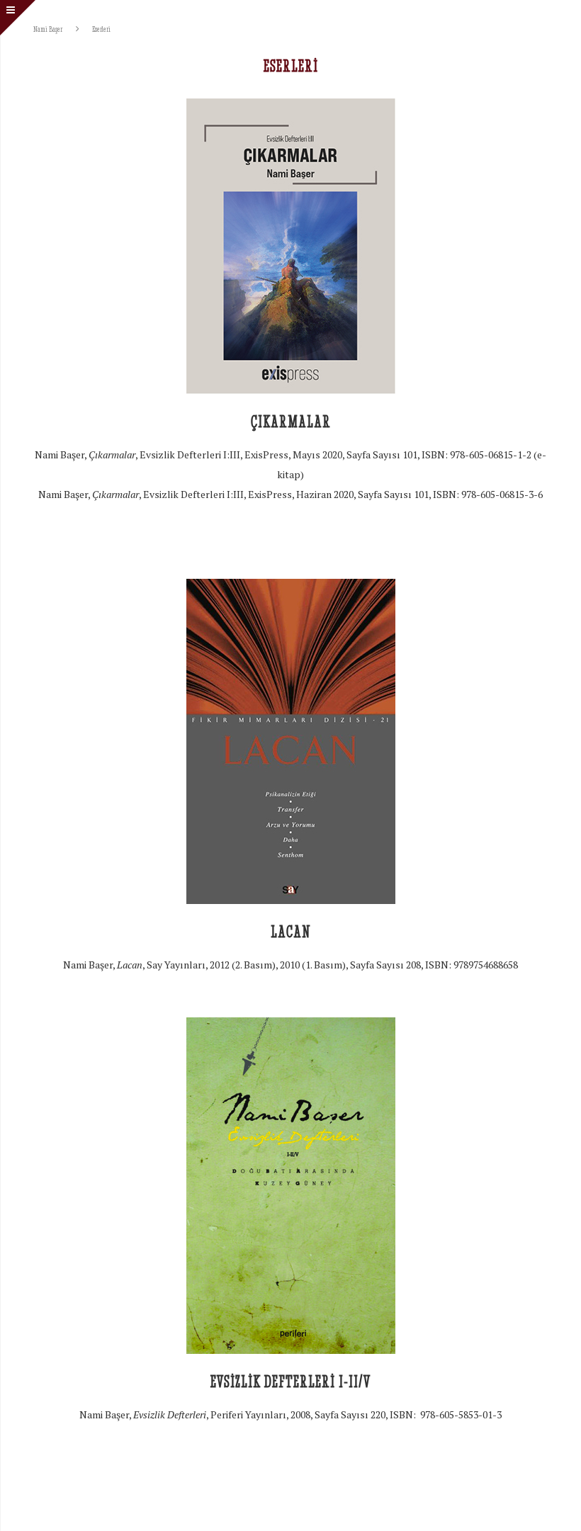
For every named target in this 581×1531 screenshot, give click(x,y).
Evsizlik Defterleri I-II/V (290, 1381)
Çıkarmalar (291, 421)
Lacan (291, 932)
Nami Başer (47, 28)
